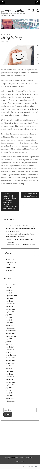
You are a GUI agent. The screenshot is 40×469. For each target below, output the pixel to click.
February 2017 (10, 350)
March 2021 (10, 290)
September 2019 (11, 296)
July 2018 (9, 315)
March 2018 (10, 325)
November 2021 (11, 285)
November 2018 (11, 306)
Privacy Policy (20, 461)
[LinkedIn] (33, 10)
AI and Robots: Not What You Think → (30, 195)
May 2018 (9, 320)
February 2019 (10, 304)
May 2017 (9, 344)
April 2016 (9, 371)
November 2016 (11, 358)
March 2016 (10, 374)
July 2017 (9, 339)
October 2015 (10, 382)
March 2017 (10, 347)
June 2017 (9, 342)
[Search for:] (20, 410)
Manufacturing (11, 262)
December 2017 (11, 331)
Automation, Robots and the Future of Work (20, 245)
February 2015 (10, 401)
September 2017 (11, 336)
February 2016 (10, 377)
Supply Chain (10, 268)
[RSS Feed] (37, 10)
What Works (7, 34)
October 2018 (10, 309)
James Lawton (13, 11)
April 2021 (9, 288)
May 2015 (9, 393)
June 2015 (9, 390)
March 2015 (10, 398)
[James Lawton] (20, 24)
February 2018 (10, 328)
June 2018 (9, 317)
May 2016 (9, 369)
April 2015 (9, 396)
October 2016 (10, 361)
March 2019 (10, 301)
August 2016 (10, 363)
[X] (29, 10)
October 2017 (10, 334)
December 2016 (11, 355)
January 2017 (10, 352)
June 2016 (9, 366)
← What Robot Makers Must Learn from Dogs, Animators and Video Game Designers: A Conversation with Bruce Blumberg (10, 201)
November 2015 (11, 379)
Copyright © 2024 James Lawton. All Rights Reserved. (20, 458)
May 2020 (9, 293)
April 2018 (9, 323)
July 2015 (9, 388)
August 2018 (10, 312)
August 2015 (10, 385)
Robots (8, 265)
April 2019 (9, 298)
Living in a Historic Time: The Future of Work (21, 226)
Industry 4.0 (10, 259)
